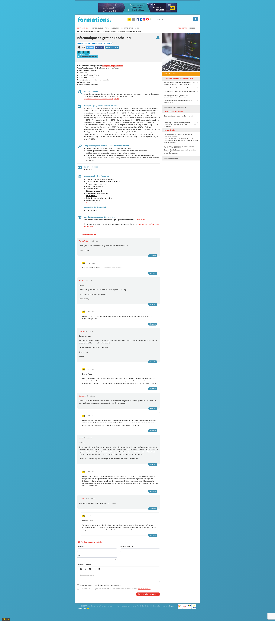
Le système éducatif (96, 28)
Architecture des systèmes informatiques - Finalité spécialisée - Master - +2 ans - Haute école (179, 83)
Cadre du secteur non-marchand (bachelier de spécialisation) (178, 101)
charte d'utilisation (144, 589)
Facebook (100, 47)
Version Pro (182, 28)
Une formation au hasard (134, 31)
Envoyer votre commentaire (148, 594)
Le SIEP (137, 28)
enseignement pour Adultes (112, 66)
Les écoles (121, 31)
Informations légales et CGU (107, 606)
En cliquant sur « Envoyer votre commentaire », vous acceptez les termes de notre (114, 589)
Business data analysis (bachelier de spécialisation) (180, 91)
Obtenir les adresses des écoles (87, 56)
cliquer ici (141, 220)
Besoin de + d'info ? (112, 47)
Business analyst (92, 210)
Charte (119, 606)
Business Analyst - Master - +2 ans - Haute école (179, 88)
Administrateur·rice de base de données (100, 179)
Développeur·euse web (94, 191)
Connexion (192, 28)
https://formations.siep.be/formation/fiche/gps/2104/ (101, 99)
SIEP (84, 606)
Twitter (91, 47)
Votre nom (81, 546)
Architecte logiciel (92, 189)
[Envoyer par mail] (84, 47)
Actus (107, 28)
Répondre (153, 256)
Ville (78, 555)
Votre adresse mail (126, 546)
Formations (94, 19)
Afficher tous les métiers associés (98, 203)
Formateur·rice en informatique (97, 193)
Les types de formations (102, 31)
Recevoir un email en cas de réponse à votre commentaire (100, 585)
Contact (147, 606)
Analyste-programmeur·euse (96, 184)
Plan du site (140, 606)
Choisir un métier (127, 28)
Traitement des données (129, 606)
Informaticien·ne (91, 196)
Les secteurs (88, 31)
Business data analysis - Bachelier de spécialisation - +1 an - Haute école (176, 96)
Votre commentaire (84, 564)
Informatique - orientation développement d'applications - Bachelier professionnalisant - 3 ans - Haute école (180, 124)
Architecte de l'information (95, 186)
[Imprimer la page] (79, 47)
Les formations (82, 28)
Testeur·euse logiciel (93, 200)
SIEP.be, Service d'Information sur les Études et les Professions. (6, 619)
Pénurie (113, 31)
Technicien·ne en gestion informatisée (99, 198)
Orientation (115, 28)
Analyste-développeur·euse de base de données (103, 181)
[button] (81, 569)
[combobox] (97, 559)
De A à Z (80, 31)
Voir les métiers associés (174, 74)
